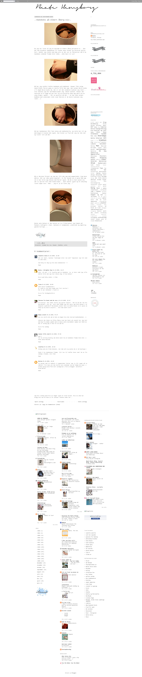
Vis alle (55, 524)
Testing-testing (95, 166)
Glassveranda (41, 436)
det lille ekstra (100, 178)
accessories (94, 171)
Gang (92, 132)
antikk (92, 173)
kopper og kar (97, 195)
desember (40, 563)
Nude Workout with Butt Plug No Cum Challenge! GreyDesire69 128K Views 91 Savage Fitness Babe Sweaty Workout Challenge (46, 451)
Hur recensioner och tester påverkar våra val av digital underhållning (71, 421)
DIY (92, 127)
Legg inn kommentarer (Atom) (51, 404)
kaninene (104, 191)
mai (38, 578)
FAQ (99, 127)
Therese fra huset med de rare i (48, 300)
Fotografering (101, 129)
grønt (104, 186)
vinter (98, 219)
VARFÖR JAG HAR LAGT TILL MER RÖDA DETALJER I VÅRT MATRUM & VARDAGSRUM (99, 427)
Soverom (93, 161)
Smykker (93, 159)
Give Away (101, 132)
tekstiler (103, 214)
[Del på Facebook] (42, 243)
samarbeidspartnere (97, 209)
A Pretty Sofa (90, 463)
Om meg (102, 151)
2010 (39, 558)
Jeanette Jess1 (42, 255)
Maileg (93, 146)
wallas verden (90, 576)
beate (94, 36)
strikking (103, 212)
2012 (39, 554)
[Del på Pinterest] (44, 243)
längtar (70, 634)
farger (104, 179)
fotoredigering (95, 183)
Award (97, 122)
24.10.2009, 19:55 (47, 284)
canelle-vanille (91, 533)
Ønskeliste (98, 221)
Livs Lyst (40, 425)
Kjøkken (60, 245)
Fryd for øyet (90, 607)
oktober (39, 567)
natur (92, 199)
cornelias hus (90, 572)
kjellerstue (94, 193)
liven (40, 284)
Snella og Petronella (92, 594)
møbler (104, 198)
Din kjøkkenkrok (91, 578)
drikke (99, 179)
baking (98, 173)
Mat (97, 146)
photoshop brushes (91, 538)
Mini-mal (103, 146)
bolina (88, 570)
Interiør (99, 138)
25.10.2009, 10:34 (49, 347)
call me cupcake (91, 535)
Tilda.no (88, 554)
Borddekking (94, 123)
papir (92, 203)
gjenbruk (93, 186)
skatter (99, 211)
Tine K (88, 552)
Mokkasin (95, 266)
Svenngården (96, 274)
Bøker (104, 125)
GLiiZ (87, 560)
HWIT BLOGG (89, 432)
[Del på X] (41, 243)
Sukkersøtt (102, 163)
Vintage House (90, 422)
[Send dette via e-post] (38, 243)
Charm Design (66, 490)
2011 (39, 556)
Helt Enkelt (96, 280)
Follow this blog (95, 518)
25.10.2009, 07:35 (55, 334)
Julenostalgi (72, 463)
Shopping (103, 158)
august (39, 572)
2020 (39, 535)
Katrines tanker (67, 644)
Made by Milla (66, 622)
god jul (70, 592)
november (40, 565)
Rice (87, 617)
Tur (105, 168)
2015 (39, 547)
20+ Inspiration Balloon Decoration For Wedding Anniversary (69, 543)
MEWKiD (64, 522)
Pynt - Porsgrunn (91, 613)
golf (99, 186)
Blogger (74, 673)
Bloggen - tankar (98, 443)
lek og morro (102, 196)
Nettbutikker (101, 149)
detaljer (93, 179)
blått (104, 174)
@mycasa (94, 225)
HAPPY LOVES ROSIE (91, 452)
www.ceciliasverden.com (69, 418)
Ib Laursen (89, 548)
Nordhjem (88, 596)
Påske (93, 158)
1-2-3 (92, 122)
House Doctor (90, 550)
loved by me (94, 198)
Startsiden (60, 401)
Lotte (65, 245)
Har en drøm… (41, 514)
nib (97, 199)
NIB (92, 290)
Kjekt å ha (94, 140)
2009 (39, 561)
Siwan (39, 469)
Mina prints (96, 282)
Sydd (92, 165)
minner (100, 198)
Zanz (87, 590)
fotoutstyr (94, 184)
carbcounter (65, 584)
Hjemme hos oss (46, 245)
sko (92, 212)
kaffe (98, 191)
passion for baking (92, 537)
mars (38, 583)
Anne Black (89, 540)
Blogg (104, 122)
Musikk (93, 149)
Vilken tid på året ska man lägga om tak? (98, 238)
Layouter (103, 142)
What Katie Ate (66, 656)
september (40, 569)
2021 (39, 533)
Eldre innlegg (82, 401)
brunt (99, 176)
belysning (99, 174)
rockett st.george (91, 586)
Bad (101, 122)
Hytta (93, 138)
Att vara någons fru (98, 259)
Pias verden (65, 529)
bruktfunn (94, 176)
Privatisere (65, 645)
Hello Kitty (89, 615)
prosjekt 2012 (101, 204)
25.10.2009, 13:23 (48, 361)
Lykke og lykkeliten (68, 440)
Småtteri (98, 159)
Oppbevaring (94, 152)
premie (92, 204)
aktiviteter (102, 171)
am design (89, 562)
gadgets (100, 184)
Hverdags (102, 136)
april (39, 581)
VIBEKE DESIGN (66, 462)
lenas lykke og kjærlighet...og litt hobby (70, 560)
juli (38, 574)
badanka (64, 633)
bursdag (104, 176)
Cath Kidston (90, 542)
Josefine (41, 347)
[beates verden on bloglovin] (96, 116)
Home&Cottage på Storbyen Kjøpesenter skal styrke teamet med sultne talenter (74, 505)
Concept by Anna (42, 447)
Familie (103, 127)
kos (105, 194)
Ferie (93, 129)
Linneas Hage (90, 598)
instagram (103, 190)
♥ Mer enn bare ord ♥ (68, 540)
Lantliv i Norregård (92, 477)
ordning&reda (102, 201)
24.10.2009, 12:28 (53, 255)
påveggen (104, 207)
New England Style (91, 605)
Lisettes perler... (68, 426)
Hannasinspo (96, 234)
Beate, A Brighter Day (45, 270)
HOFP (93, 243)
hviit (87, 588)
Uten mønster (72, 575)
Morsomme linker (96, 147)
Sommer (103, 159)
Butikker (98, 125)
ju (94, 191)
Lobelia (88, 603)
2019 (39, 537)
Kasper (55, 245)
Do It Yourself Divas (92, 498)
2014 (39, 549)
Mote (105, 147)
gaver (104, 184)
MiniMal (88, 568)
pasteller (97, 203)
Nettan (40, 361)
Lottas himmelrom (42, 480)
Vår (105, 170)
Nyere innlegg (39, 401)
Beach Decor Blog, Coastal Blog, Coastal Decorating (94, 462)
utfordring (102, 217)
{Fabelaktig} (41, 503)
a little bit (66, 591)
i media (103, 188)
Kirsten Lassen (66, 610)
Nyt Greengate (97, 469)
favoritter (93, 181)
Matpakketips (48, 482)
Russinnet (89, 611)
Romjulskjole (72, 623)
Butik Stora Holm (91, 566)
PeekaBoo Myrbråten (68, 548)
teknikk (93, 214)
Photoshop (94, 156)
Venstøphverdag (66, 649)
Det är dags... (97, 434)
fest (105, 181)
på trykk (98, 208)
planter (103, 203)
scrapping (93, 211)
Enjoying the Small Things (70, 516)
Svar (39, 265)
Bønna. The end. (73, 530)
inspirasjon (94, 190)
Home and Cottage (67, 501)
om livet (103, 199)
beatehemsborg (66, 451)
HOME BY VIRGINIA (42, 418)
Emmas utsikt (42, 314)
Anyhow (88, 592)
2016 (39, 544)
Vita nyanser (90, 442)
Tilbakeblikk (95, 168)
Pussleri (103, 156)
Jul (104, 138)
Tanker (98, 165)
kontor (104, 193)
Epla (95, 127)
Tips (101, 168)
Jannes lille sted (43, 334)
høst (98, 188)
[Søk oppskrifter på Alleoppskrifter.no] (41, 414)
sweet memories (90, 582)
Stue (93, 163)
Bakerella (89, 546)
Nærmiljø (93, 151)
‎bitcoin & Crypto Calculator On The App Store (98, 269)
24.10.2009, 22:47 (64, 300)
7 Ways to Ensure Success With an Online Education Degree (70, 605)
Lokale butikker (98, 144)
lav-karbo (94, 196)
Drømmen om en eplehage (69, 433)
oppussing (94, 201)
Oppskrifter (95, 154)
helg (93, 188)
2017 (39, 542)
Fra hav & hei (66, 602)
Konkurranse (97, 142)
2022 (39, 530)
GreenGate (94, 134)
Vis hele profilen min (98, 39)
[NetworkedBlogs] (95, 516)
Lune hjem (89, 584)
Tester (104, 165)
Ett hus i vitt (90, 457)
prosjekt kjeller (97, 206)
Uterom (93, 170)
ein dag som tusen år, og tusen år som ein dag (98, 254)
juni (38, 576)
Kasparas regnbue (67, 478)
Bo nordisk (89, 609)
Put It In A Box (67, 473)
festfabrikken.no (91, 564)
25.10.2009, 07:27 (52, 314)
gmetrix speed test (68, 474)
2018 (39, 540)
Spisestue (102, 161)
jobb (92, 191)
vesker (93, 219)
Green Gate (89, 544)
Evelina (88, 580)
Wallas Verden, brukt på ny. (46, 492)
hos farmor (89, 574)
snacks (97, 212)
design (92, 178)
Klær (92, 142)
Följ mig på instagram (93, 458)
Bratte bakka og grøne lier (97, 250)
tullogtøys (94, 217)
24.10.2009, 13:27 (58, 270)
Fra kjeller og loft (98, 130)
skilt (104, 211)
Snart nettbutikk (49, 493)
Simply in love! (49, 515)
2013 (39, 551)
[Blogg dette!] (39, 243)
